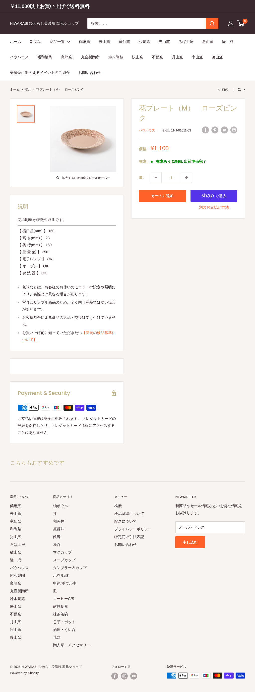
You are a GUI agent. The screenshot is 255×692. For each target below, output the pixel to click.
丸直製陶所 (90, 57)
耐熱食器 (60, 606)
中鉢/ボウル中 (64, 583)
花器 (57, 637)
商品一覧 (57, 41)
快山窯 (137, 57)
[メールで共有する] (233, 129)
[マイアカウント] (230, 23)
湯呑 (57, 544)
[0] (241, 23)
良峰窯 (66, 57)
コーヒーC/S (63, 598)
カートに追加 (162, 196)
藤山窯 (217, 57)
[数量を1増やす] (186, 177)
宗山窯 (197, 57)
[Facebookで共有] (205, 129)
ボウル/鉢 (61, 575)
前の (225, 89)
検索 (118, 506)
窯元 (28, 89)
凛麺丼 (58, 529)
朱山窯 (104, 41)
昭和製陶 (44, 57)
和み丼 (58, 521)
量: (141, 177)
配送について (125, 521)
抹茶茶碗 (60, 614)
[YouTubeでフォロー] (133, 676)
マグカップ (62, 552)
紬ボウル (60, 506)
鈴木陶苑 (115, 57)
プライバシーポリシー (133, 529)
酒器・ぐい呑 (64, 629)
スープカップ (64, 560)
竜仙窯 (124, 41)
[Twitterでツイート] (224, 129)
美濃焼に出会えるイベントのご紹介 (40, 72)
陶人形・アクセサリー (71, 645)
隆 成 (227, 41)
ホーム (15, 41)
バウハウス (19, 57)
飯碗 (57, 537)
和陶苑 (144, 41)
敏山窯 (207, 41)
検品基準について (129, 513)
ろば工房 (186, 41)
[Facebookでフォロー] (114, 676)
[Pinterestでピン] (214, 129)
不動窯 (157, 57)
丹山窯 (177, 57)
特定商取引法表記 (129, 537)
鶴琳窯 (84, 41)
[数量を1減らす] (156, 177)
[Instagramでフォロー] (124, 676)
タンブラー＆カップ (70, 568)
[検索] (212, 23)
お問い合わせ (89, 72)
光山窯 (164, 41)
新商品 (35, 41)
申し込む (190, 542)
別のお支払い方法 (214, 207)
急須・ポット (64, 622)
